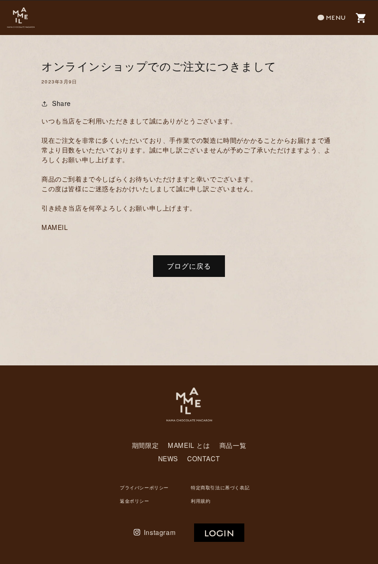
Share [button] (61, 103)
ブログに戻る (189, 265)
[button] (332, 18)
